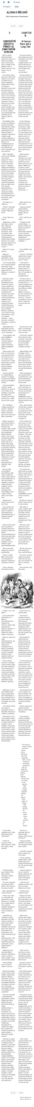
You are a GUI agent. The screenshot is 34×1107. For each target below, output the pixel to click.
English (8, 6)
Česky (17, 2)
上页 (13, 26)
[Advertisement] (17, 19)
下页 (20, 26)
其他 (16, 6)
